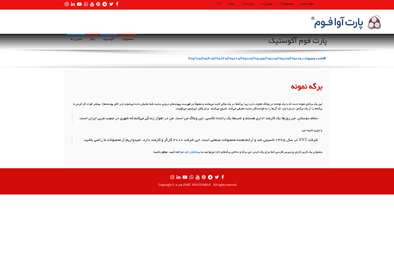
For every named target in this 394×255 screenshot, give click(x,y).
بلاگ (92, 39)
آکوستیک (108, 39)
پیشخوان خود (192, 152)
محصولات (287, 4)
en (219, 4)
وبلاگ (231, 4)
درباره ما (249, 4)
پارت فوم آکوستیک (297, 41)
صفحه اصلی (307, 4)
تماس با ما (267, 4)
